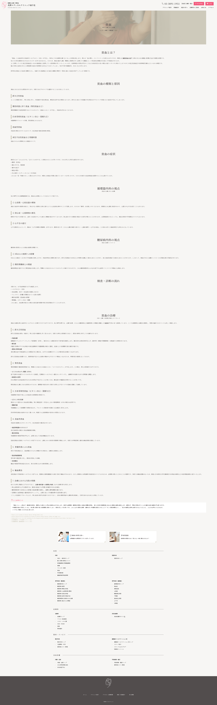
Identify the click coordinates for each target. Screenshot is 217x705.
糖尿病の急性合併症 (62, 593)
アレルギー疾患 (61, 568)
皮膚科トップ (61, 616)
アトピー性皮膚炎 (62, 619)
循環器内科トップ (119, 584)
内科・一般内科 (109, 30)
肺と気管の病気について (64, 560)
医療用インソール (119, 649)
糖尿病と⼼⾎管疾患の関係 (64, 591)
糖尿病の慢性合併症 (62, 588)
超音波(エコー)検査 (62, 647)
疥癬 (58, 626)
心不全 (116, 601)
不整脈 (116, 596)
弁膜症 (116, 603)
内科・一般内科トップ (63, 558)
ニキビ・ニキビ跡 (62, 621)
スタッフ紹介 (117, 644)
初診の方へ (184, 7)
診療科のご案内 (194, 7)
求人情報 (131, 694)
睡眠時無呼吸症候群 (62, 575)
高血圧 (116, 586)
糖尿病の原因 (61, 586)
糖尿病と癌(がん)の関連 (63, 601)
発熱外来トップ (118, 558)
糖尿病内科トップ (62, 584)
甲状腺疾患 (60, 573)
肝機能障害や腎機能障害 (64, 563)
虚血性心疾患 (117, 598)
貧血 (58, 570)
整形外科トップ (61, 642)
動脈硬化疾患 (117, 593)
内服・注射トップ (62, 662)
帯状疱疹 (59, 628)
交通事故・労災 (61, 644)
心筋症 (116, 591)
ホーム (85, 694)
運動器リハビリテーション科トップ (123, 642)
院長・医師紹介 (121, 694)
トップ (101, 30)
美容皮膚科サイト (118, 616)
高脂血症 (116, 588)
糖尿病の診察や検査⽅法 (64, 596)
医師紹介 (176, 7)
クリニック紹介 (167, 7)
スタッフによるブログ (120, 647)
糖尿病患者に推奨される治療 (65, 598)
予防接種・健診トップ (120, 662)
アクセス (211, 7)
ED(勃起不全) (61, 667)
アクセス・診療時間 (108, 694)
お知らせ (203, 7)
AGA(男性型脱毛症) (62, 665)
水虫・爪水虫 (61, 624)
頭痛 (58, 565)
